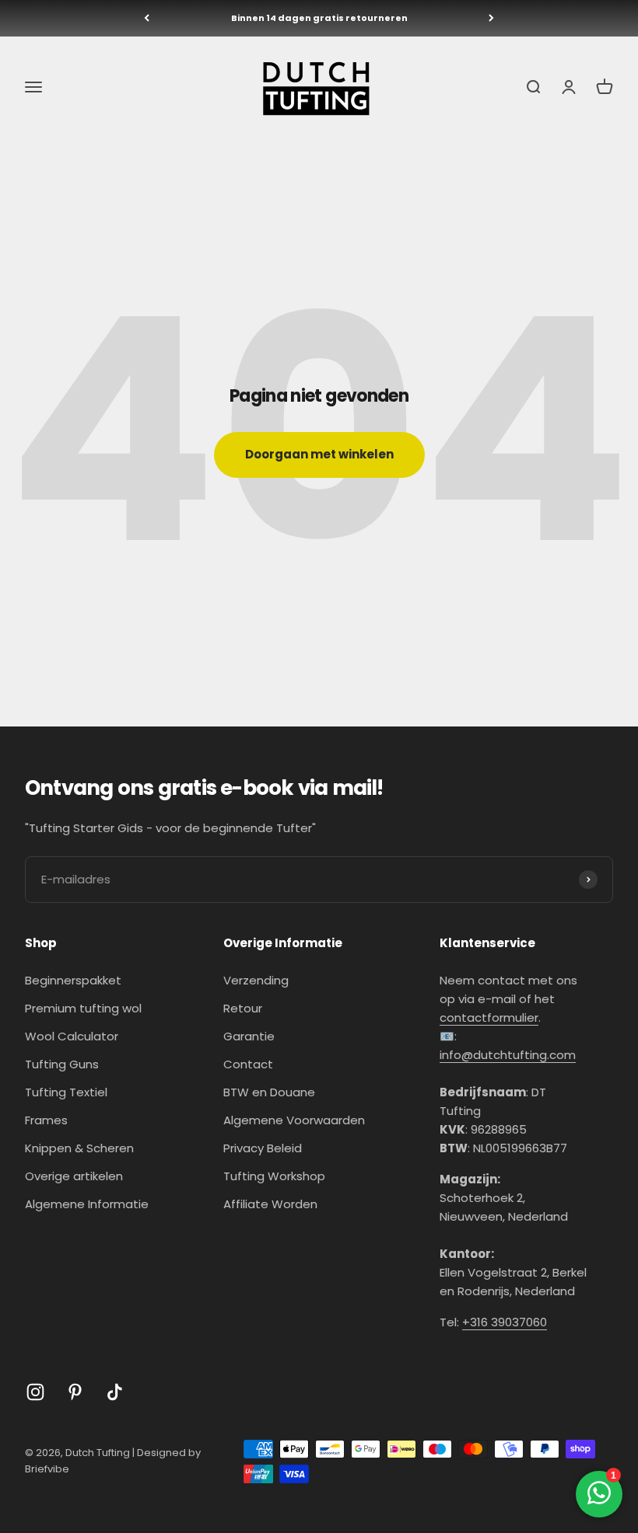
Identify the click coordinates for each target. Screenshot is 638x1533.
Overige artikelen (74, 1176)
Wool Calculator (71, 1036)
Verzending (256, 980)
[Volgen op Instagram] (35, 1391)
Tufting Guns (62, 1064)
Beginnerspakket (73, 980)
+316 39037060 (504, 1322)
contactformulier (489, 1017)
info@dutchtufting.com (508, 1055)
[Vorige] (146, 18)
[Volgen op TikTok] (114, 1391)
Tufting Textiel (66, 1092)
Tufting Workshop (274, 1176)
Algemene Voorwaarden (294, 1120)
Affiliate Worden (270, 1204)
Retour (242, 1008)
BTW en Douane (269, 1092)
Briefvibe (47, 1469)
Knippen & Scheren (79, 1148)
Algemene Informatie (87, 1204)
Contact (248, 1064)
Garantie (249, 1036)
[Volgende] (491, 18)
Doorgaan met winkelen (319, 454)
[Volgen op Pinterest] (75, 1391)
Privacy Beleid (262, 1148)
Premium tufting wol (83, 1008)
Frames (46, 1120)
